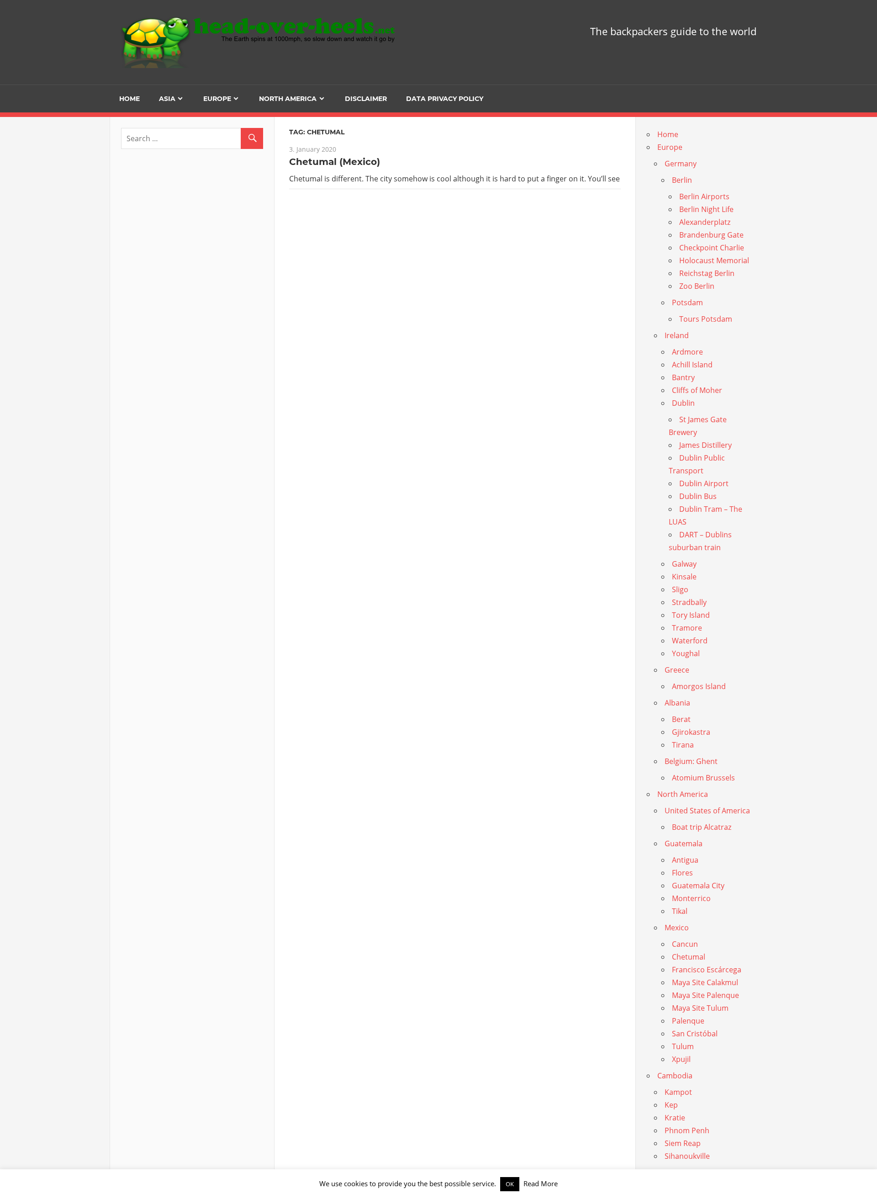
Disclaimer (366, 99)
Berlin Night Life (706, 209)
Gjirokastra (691, 732)
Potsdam (687, 302)
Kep (671, 1105)
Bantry (683, 377)
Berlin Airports (704, 196)
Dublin (683, 403)
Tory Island (691, 615)
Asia (167, 99)
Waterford (690, 641)
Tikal (679, 911)
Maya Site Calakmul (705, 982)
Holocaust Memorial (714, 260)
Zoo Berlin (696, 286)
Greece (677, 670)
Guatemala (684, 843)
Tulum (683, 1046)
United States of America (707, 811)
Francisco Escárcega (706, 970)
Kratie (675, 1118)
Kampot (678, 1092)
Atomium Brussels (703, 778)
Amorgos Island (699, 686)
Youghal (686, 653)
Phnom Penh (687, 1130)
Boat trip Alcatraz (701, 827)
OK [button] (510, 1184)
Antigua (685, 860)
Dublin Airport (704, 483)
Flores (682, 873)
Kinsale (684, 577)
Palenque (688, 1021)
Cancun (685, 944)
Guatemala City (698, 886)
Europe (217, 99)
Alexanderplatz (704, 222)
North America (288, 99)
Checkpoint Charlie (711, 248)
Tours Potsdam (705, 319)
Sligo (680, 589)
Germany (681, 164)
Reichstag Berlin (706, 273)
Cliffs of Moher (697, 390)
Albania (677, 703)
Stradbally (689, 602)
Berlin (682, 180)
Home (129, 99)
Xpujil (681, 1059)
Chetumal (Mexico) (334, 161)
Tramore (687, 628)
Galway (684, 564)
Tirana (683, 745)
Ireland (677, 335)
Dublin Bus (698, 496)
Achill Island (692, 365)
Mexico (677, 928)
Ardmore (687, 352)
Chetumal (688, 957)
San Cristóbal (695, 1034)
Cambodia (674, 1076)
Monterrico (691, 898)
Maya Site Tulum (700, 1008)
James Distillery (705, 445)
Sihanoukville (687, 1156)
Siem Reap (683, 1143)
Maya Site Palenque (705, 995)
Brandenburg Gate (711, 235)
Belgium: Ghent (691, 761)
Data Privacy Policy (444, 99)
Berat (681, 719)
